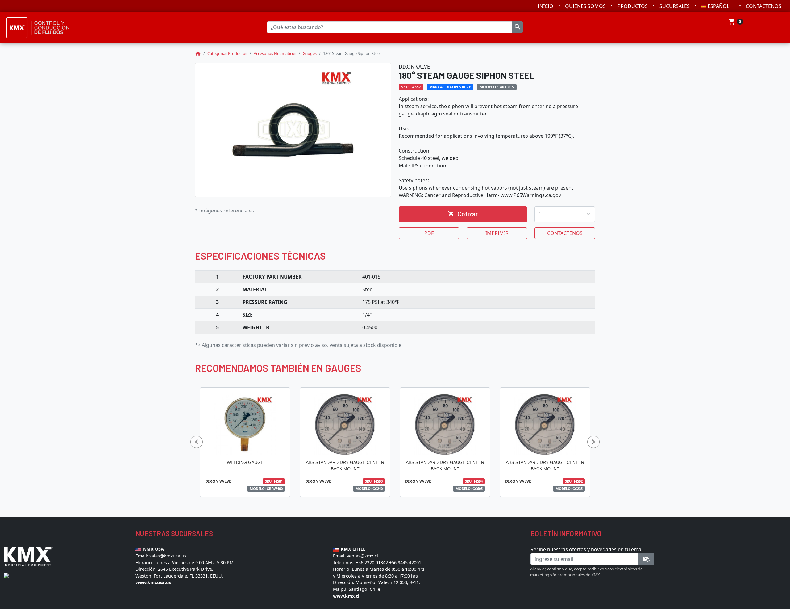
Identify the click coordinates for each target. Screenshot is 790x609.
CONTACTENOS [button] (565, 233)
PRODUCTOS (632, 6)
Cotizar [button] (463, 214)
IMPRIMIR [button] (497, 233)
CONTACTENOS (763, 6)
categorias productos (227, 53)
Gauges (310, 53)
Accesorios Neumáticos (275, 53)
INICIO (545, 6)
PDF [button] (429, 233)
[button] (196, 442)
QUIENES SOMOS (585, 6)
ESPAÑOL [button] (718, 6)
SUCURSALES (674, 6)
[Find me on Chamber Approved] (6, 575)
